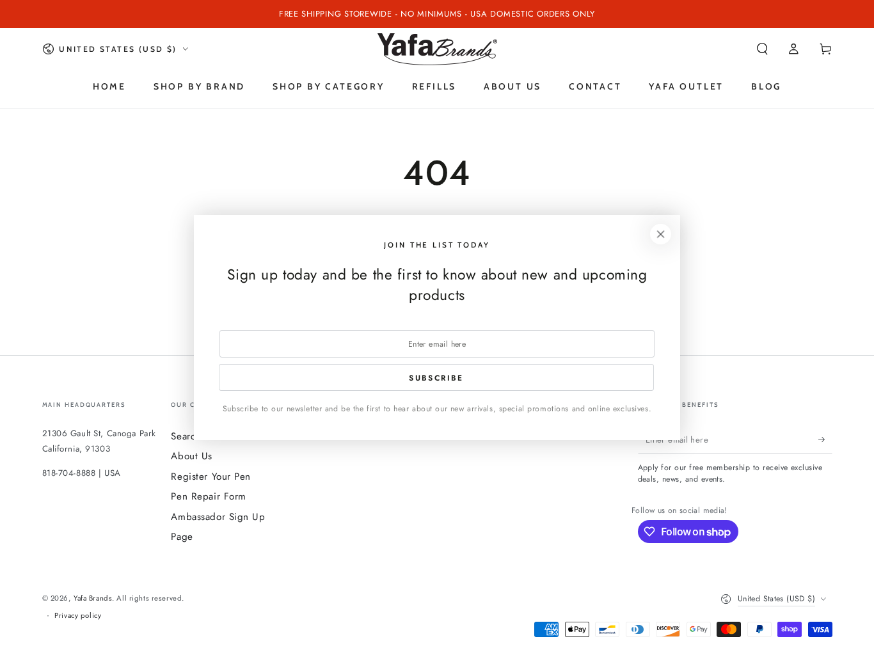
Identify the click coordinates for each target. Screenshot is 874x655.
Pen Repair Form (208, 496)
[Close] (661, 234)
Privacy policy (77, 615)
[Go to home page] (437, 49)
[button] (762, 49)
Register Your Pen (211, 477)
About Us (191, 456)
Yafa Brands (93, 598)
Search (185, 436)
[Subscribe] (825, 439)
